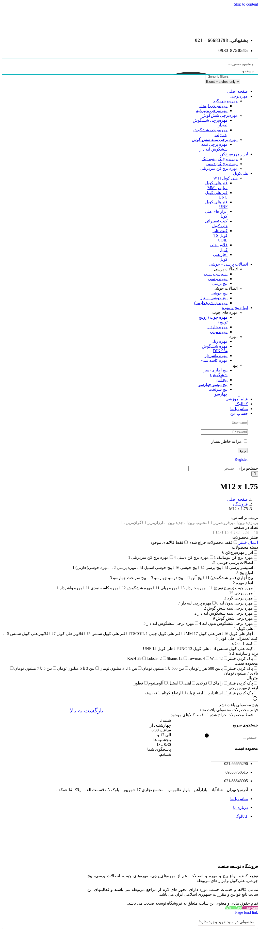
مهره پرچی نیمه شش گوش (215, 139)
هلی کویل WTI (225, 178)
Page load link (246, 912)
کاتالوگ (241, 816)
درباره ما (240, 807)
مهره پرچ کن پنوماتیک (220, 159)
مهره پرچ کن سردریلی (219, 168)
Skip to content (246, 4)
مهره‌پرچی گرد (225, 101)
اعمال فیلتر (248, 542)
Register (241, 459)
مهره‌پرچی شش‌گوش (220, 115)
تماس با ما (239, 798)
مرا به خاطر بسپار (227, 441)
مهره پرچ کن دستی (222, 163)
